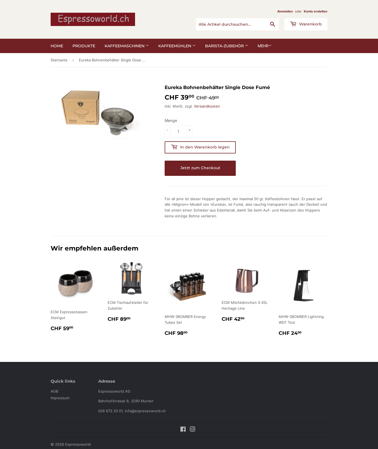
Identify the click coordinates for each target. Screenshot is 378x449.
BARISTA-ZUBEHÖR (225, 45)
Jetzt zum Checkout (200, 167)
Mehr (263, 45)
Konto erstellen (315, 11)
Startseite (59, 60)
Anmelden (285, 11)
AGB (54, 391)
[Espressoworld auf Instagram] (192, 430)
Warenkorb (310, 24)
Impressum (60, 398)
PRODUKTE (84, 45)
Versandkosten (207, 106)
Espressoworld (78, 444)
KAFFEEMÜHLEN (175, 45)
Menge (171, 120)
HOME (57, 45)
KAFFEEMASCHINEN (125, 45)
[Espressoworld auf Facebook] (183, 430)
